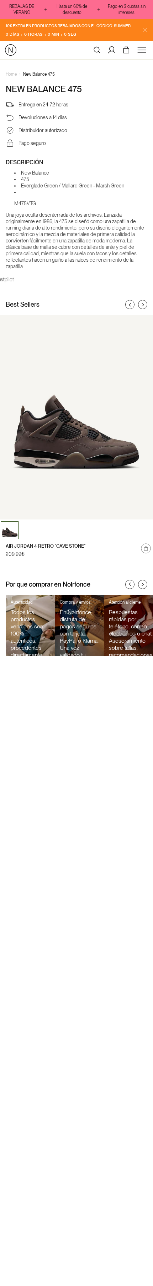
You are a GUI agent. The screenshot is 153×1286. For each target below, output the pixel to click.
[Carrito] (127, 50)
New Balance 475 (39, 74)
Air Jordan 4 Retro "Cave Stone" (45, 546)
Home (11, 74)
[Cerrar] (144, 29)
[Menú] (143, 50)
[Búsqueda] (97, 50)
